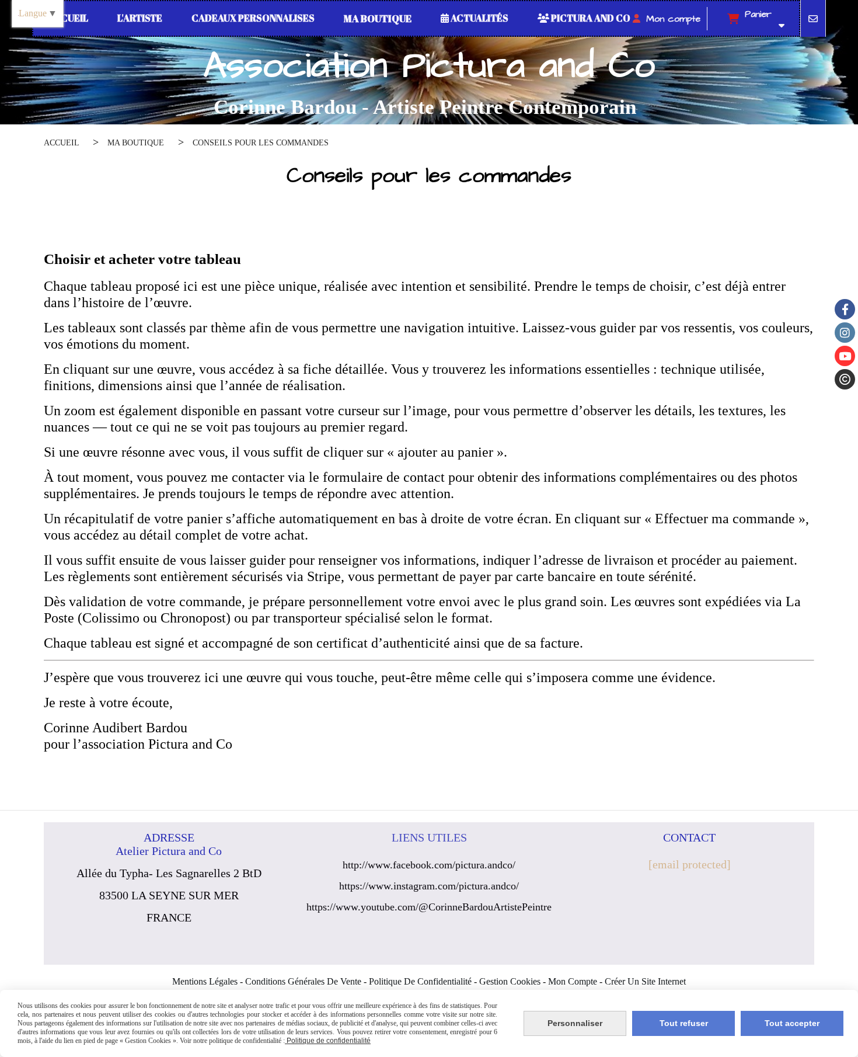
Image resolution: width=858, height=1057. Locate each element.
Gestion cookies (509, 981)
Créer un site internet (645, 981)
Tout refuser (684, 1023)
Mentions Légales (205, 981)
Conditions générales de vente (303, 981)
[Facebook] (845, 309)
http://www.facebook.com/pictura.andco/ (429, 865)
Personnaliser (574, 1023)
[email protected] (689, 864)
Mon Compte (572, 981)
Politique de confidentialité (420, 981)
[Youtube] (845, 356)
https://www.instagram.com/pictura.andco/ (429, 886)
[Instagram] (845, 332)
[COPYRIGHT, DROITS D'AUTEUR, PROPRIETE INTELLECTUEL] (845, 379)
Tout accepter (792, 1023)
